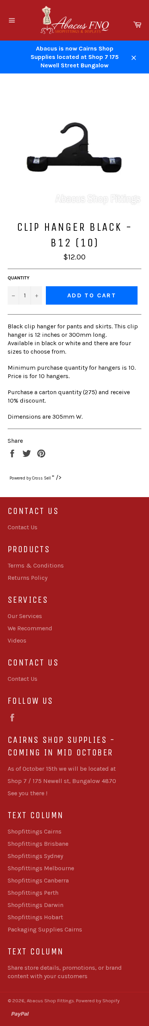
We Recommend (30, 628)
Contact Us (22, 527)
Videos (17, 640)
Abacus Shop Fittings (50, 1000)
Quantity (18, 278)
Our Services (25, 616)
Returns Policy (27, 577)
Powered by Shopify (98, 1000)
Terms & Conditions (36, 565)
